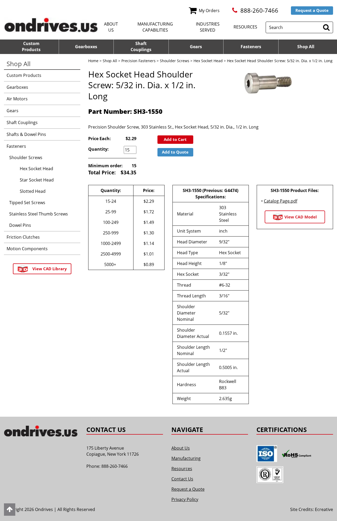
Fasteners (251, 47)
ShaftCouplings (141, 46)
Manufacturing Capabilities (155, 27)
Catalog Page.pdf (280, 201)
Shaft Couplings (22, 122)
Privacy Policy (184, 499)
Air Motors (17, 99)
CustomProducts (31, 46)
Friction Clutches (23, 237)
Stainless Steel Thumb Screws (38, 214)
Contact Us (182, 479)
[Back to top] (9, 509)
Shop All (305, 47)
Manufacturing (186, 458)
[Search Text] (326, 27)
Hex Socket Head (208, 60)
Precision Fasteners (138, 60)
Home (93, 60)
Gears (196, 47)
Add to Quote (175, 152)
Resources (245, 27)
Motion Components (27, 249)
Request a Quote (312, 10)
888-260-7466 (259, 10)
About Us (111, 27)
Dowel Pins (20, 225)
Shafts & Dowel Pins (26, 134)
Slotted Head (33, 191)
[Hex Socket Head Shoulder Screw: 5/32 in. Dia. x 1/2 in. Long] (267, 83)
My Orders (209, 10)
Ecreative (324, 509)
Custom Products (24, 75)
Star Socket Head (37, 180)
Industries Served (208, 27)
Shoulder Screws (174, 60)
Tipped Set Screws (27, 202)
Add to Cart (175, 139)
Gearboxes (86, 47)
